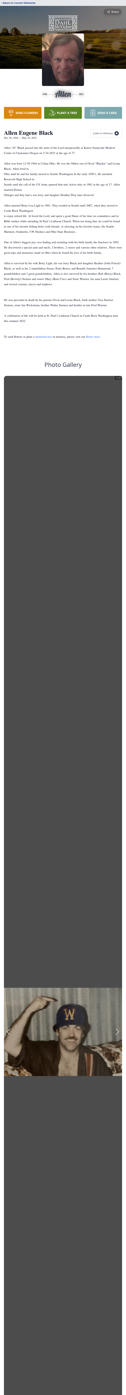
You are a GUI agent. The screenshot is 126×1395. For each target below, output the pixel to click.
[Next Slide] (117, 1032)
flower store (93, 336)
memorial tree (43, 336)
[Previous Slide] (8, 1032)
